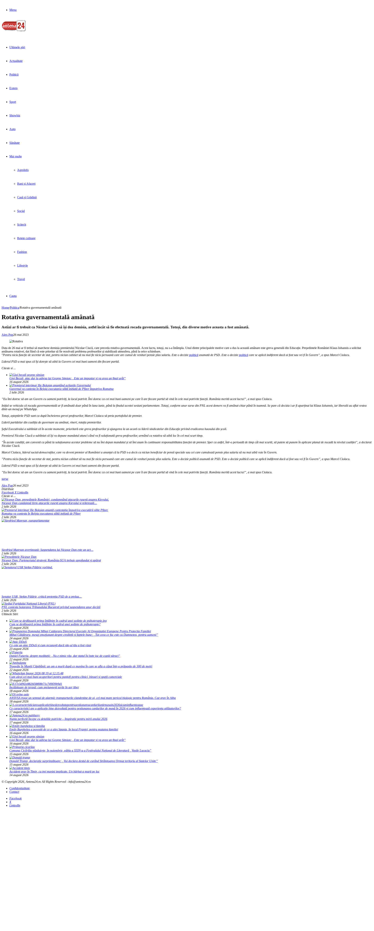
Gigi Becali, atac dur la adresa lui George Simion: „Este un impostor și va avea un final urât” (67, 378)
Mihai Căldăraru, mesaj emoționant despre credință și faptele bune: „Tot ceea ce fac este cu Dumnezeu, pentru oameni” (83, 634)
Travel (21, 279)
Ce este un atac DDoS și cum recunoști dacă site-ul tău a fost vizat (50, 645)
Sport (12, 101)
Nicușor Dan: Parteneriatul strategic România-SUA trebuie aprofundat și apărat (51, 560)
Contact (14, 791)
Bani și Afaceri (26, 183)
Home (5, 307)
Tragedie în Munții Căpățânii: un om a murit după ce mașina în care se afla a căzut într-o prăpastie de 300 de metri (80, 666)
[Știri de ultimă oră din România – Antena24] (14, 30)
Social (21, 211)
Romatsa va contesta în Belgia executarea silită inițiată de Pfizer (41, 513)
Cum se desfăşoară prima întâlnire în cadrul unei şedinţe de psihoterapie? (55, 624)
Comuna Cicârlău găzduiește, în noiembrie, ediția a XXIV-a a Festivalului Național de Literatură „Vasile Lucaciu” (80, 750)
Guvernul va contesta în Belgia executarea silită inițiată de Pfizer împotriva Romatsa (61, 388)
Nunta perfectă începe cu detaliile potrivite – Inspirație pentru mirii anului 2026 (58, 719)
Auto (12, 129)
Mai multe (15, 156)
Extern (13, 88)
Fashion (22, 252)
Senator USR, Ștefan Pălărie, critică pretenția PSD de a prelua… (42, 596)
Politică (14, 74)
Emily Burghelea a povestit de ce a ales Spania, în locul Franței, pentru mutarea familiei (63, 729)
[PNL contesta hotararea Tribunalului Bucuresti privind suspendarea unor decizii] (28, 603)
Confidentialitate (19, 788)
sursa (5, 479)
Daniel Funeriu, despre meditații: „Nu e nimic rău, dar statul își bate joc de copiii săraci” (64, 655)
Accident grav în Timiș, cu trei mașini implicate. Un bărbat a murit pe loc (54, 771)
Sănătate (14, 142)
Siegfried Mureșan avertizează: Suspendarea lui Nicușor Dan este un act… (47, 549)
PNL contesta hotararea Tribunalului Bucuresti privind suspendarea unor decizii (51, 607)
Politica (14, 307)
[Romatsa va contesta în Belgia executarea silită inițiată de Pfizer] (55, 510)
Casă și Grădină (27, 197)
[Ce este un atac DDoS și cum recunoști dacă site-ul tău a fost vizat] (18, 641)
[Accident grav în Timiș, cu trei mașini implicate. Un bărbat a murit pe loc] (19, 768)
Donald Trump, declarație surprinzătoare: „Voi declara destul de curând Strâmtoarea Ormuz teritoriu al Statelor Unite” (83, 761)
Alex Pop (7, 334)
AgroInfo (23, 170)
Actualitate (16, 61)
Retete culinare (26, 238)
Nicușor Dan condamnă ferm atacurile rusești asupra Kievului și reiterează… (49, 503)
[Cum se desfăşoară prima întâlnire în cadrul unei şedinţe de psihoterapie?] (58, 620)
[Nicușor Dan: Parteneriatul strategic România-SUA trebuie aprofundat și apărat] (19, 556)
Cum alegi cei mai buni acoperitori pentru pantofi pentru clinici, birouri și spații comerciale (65, 676)
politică (193, 355)
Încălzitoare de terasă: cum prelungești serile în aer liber (44, 687)
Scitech (21, 224)
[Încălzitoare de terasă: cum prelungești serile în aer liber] (35, 683)
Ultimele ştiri (17, 47)
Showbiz (14, 115)
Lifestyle (22, 265)
